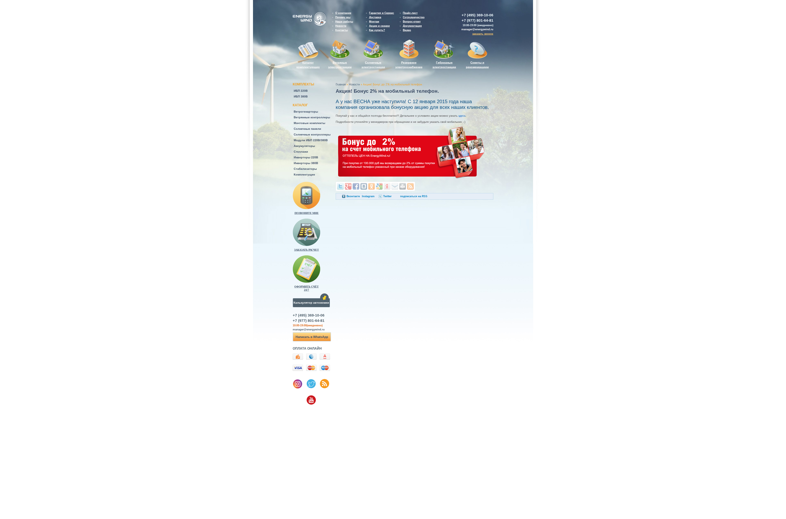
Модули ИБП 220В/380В (311, 140)
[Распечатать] (402, 186)
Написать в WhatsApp (312, 337)
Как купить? (377, 30)
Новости (340, 25)
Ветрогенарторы (306, 111)
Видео (407, 30)
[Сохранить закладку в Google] (379, 186)
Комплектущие (304, 174)
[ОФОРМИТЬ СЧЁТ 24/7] (313, 269)
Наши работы (344, 21)
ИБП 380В (301, 96)
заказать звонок (482, 33)
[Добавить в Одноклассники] (371, 186)
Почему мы (342, 17)
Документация (412, 25)
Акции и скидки (379, 25)
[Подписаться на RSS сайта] (410, 186)
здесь (462, 115)
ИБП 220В (301, 90)
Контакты (341, 30)
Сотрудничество (414, 17)
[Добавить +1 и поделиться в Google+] (348, 186)
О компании (343, 13)
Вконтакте (353, 196)
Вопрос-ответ (412, 21)
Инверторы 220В (306, 157)
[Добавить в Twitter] (340, 186)
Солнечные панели (307, 128)
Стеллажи (301, 151)
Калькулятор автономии (311, 302)
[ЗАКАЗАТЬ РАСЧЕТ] (313, 232)
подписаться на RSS (413, 196)
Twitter (387, 196)
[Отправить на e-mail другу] (395, 186)
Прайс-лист (410, 13)
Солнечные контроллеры (312, 134)
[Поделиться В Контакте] (363, 186)
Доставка (375, 17)
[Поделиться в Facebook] (356, 186)
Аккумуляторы (304, 146)
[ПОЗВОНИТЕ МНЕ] (313, 195)
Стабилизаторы (305, 168)
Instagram (368, 196)
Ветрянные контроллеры (312, 117)
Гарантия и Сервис (381, 13)
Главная (341, 84)
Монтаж (374, 21)
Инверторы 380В (306, 163)
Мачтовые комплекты (309, 123)
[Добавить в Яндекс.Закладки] (387, 186)
